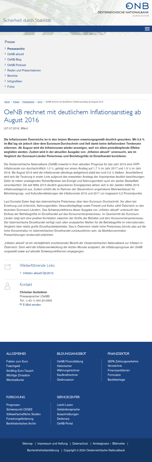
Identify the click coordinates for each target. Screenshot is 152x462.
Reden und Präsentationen (24, 70)
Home (7, 101)
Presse (10, 41)
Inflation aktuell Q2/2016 (38, 273)
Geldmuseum (65, 379)
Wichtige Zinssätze (18, 375)
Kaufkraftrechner (67, 375)
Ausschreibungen (68, 414)
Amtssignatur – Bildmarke (109, 443)
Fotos (10, 86)
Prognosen (13, 405)
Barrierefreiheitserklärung (43, 450)
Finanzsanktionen (119, 370)
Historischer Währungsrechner (68, 368)
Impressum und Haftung (52, 443)
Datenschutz (80, 443)
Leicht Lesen (65, 405)
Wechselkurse (15, 380)
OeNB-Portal (65, 423)
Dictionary (63, 419)
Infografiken (14, 81)
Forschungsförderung (19, 419)
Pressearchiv (16, 49)
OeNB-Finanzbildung (70, 361)
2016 (40, 101)
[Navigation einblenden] (147, 29)
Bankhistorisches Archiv (21, 423)
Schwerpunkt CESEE (19, 409)
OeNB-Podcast (16, 65)
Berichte (12, 76)
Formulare (114, 375)
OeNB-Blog (14, 59)
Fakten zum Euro (17, 361)
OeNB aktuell (15, 54)
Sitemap (27, 443)
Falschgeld (13, 366)
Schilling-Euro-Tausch (19, 371)
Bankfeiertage (116, 379)
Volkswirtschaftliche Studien (23, 414)
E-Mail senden (32, 304)
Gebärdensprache (68, 409)
